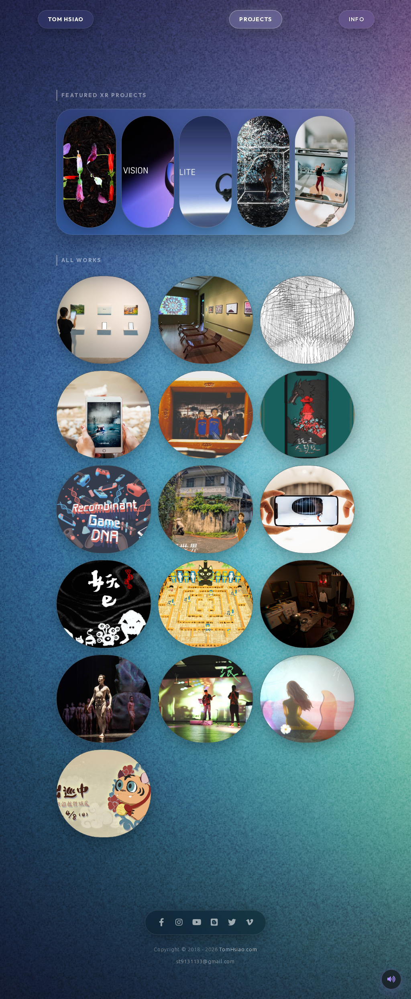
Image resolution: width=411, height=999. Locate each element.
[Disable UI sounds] (391, 979)
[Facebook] (161, 922)
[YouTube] (197, 922)
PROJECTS (255, 19)
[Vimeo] (249, 922)
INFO (356, 19)
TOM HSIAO (65, 19)
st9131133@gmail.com (205, 961)
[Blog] (214, 922)
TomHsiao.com (238, 949)
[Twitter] (232, 922)
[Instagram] (179, 922)
